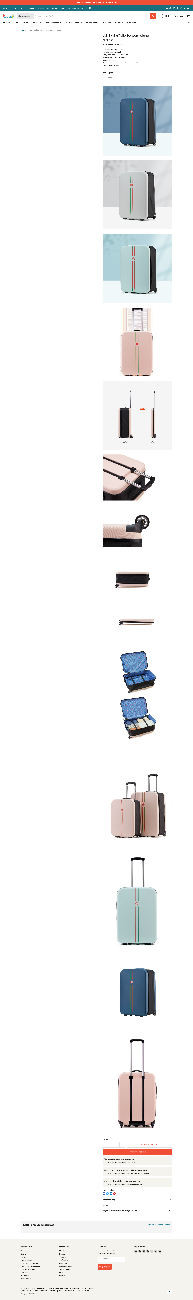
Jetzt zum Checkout (137, 1152)
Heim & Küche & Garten (53, 23)
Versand (22, 8)
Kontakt (84, 8)
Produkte (14, 8)
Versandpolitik (69, 1291)
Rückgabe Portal (83, 1291)
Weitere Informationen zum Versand (123, 1162)
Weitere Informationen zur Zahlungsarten (125, 1184)
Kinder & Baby (37, 23)
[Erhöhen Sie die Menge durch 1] (122, 1144)
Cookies (92, 1288)
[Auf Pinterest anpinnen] (114, 1193)
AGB (33, 1288)
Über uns (6, 8)
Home (23, 30)
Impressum (25, 1288)
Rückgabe (41, 8)
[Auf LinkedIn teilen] (111, 1193)
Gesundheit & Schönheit (74, 23)
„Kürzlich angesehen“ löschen (159, 1225)
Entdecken (119, 23)
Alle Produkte (132, 23)
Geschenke (6, 23)
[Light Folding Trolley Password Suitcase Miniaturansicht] (25, 40)
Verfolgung (32, 8)
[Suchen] (153, 16)
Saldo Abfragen (52, 8)
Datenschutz (41, 1288)
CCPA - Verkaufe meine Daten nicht (34, 1291)
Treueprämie (65, 8)
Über (188, 23)
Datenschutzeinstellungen (58, 1288)
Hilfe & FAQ (75, 8)
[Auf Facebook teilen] (104, 1193)
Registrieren (104, 1267)
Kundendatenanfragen (78, 1288)
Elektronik (107, 23)
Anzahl (105, 1140)
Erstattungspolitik (55, 1291)
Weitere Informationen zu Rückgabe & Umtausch (128, 1173)
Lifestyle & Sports (92, 23)
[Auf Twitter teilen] (107, 1193)
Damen (17, 23)
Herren (26, 23)
